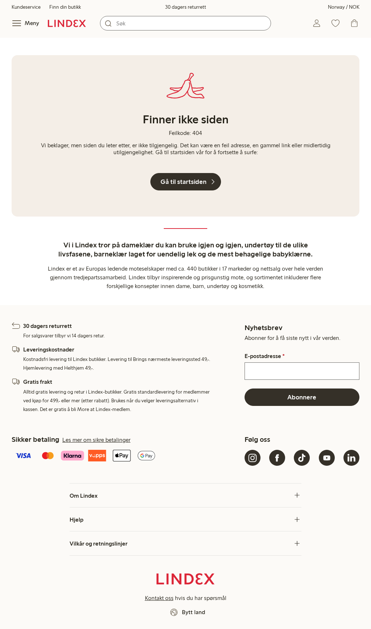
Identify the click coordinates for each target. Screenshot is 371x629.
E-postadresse (265, 356)
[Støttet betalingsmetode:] (127, 456)
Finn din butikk (65, 7)
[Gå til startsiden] (67, 23)
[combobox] (185, 23)
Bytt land (193, 612)
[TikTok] (302, 458)
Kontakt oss (159, 598)
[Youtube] (327, 458)
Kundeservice (26, 7)
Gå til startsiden (184, 182)
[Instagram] (252, 458)
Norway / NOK (343, 7)
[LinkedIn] (351, 458)
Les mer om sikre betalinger (96, 439)
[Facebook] (277, 458)
